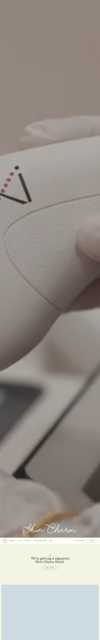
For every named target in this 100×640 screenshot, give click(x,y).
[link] (4, 540)
